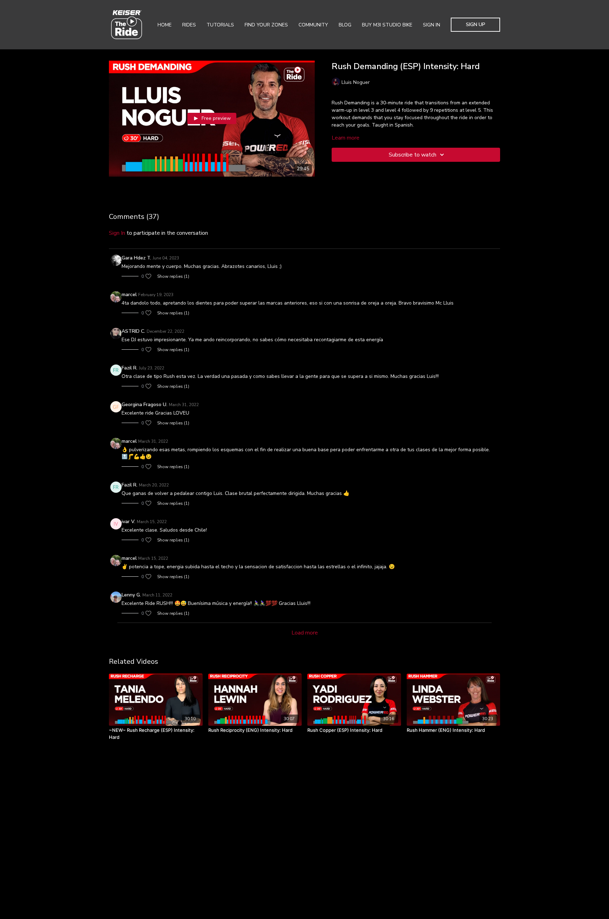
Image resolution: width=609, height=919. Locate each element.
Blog (345, 25)
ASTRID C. (133, 331)
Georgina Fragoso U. (144, 404)
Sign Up (475, 24)
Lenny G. (131, 595)
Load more (304, 633)
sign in (117, 233)
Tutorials (220, 25)
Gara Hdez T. (136, 258)
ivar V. (128, 521)
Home (165, 25)
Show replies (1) (173, 276)
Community (313, 25)
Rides (189, 25)
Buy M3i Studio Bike (387, 25)
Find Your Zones (266, 25)
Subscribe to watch (412, 155)
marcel (129, 294)
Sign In (431, 25)
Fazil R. (129, 367)
